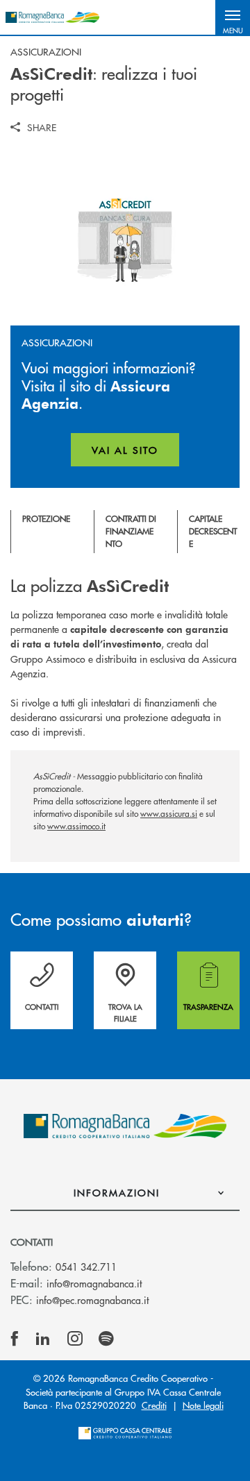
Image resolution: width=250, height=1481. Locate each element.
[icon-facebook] (14, 1338)
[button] (232, 17)
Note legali (203, 1405)
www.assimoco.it (76, 826)
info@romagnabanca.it (94, 1283)
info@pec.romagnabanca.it (92, 1300)
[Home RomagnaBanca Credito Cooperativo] (52, 17)
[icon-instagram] (75, 1338)
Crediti (154, 1405)
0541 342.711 (86, 1266)
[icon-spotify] (106, 1338)
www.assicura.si (168, 814)
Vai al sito (135, 454)
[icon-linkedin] (43, 1338)
